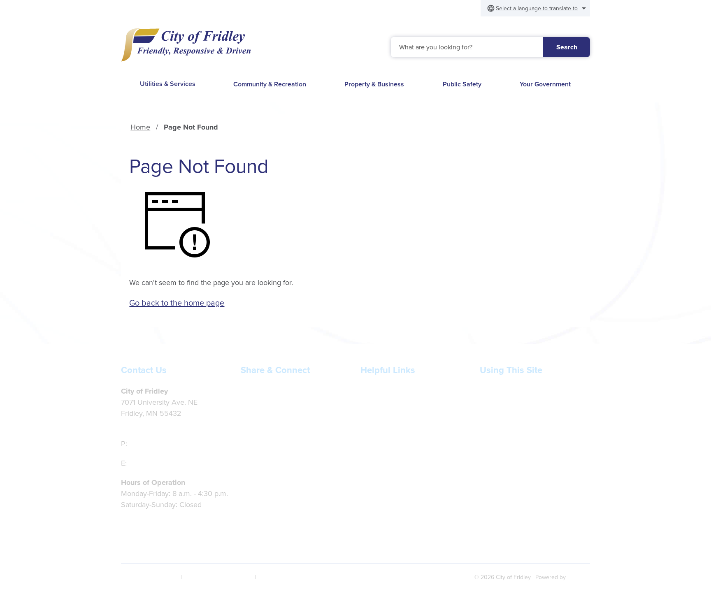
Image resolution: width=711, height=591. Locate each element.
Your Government (545, 84)
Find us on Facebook (286, 391)
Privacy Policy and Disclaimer (527, 402)
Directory (494, 424)
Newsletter (377, 391)
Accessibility (499, 391)
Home (140, 127)
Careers (373, 424)
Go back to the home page (176, 303)
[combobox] (535, 8)
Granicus (578, 577)
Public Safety (462, 84)
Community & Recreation (269, 84)
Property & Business (374, 84)
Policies (492, 413)
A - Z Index (272, 577)
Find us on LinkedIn (283, 429)
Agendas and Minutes (395, 435)
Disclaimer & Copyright (150, 577)
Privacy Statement (206, 577)
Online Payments (388, 413)
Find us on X (272, 410)
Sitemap (243, 577)
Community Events (390, 446)
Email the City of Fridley (167, 463)
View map (137, 424)
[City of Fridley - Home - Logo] (186, 45)
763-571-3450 (151, 443)
